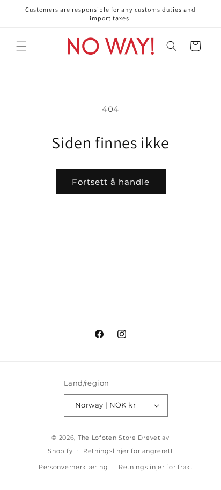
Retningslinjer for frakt (156, 467)
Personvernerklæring (73, 467)
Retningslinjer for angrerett (128, 451)
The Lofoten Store (107, 437)
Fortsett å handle (111, 182)
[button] (21, 46)
